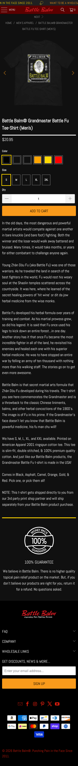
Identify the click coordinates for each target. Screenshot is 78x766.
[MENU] (2, 10)
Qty (4, 189)
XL (36, 179)
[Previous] (5, 73)
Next (37, 17)
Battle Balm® (22, 751)
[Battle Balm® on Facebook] (28, 704)
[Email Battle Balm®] (20, 704)
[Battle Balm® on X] (50, 704)
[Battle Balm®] (39, 10)
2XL (46, 179)
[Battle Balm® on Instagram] (35, 704)
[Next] (72, 73)
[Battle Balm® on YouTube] (57, 704)
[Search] (63, 10)
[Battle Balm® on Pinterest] (43, 704)
